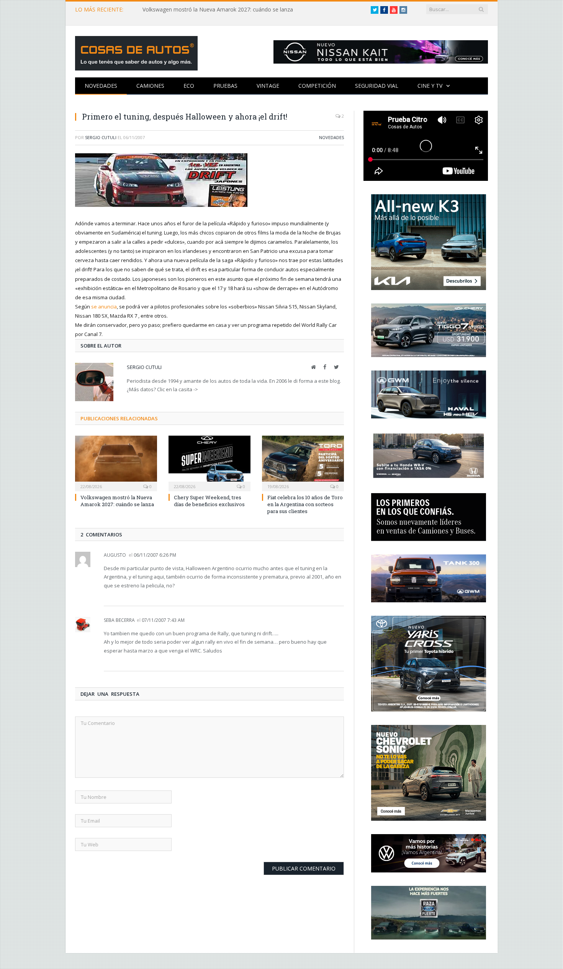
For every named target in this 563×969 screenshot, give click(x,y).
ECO (188, 85)
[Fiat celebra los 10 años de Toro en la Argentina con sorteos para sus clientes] (303, 462)
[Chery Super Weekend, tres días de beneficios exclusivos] (209, 462)
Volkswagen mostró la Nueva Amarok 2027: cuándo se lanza (217, 9)
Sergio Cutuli (100, 137)
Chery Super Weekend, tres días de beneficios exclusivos (209, 501)
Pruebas (225, 85)
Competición (317, 85)
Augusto (115, 555)
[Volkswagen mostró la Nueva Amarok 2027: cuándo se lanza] (116, 462)
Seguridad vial (376, 85)
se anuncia (104, 306)
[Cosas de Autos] (136, 51)
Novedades (101, 85)
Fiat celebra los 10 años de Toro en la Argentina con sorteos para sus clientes (305, 504)
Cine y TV (429, 85)
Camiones (150, 85)
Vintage (268, 85)
